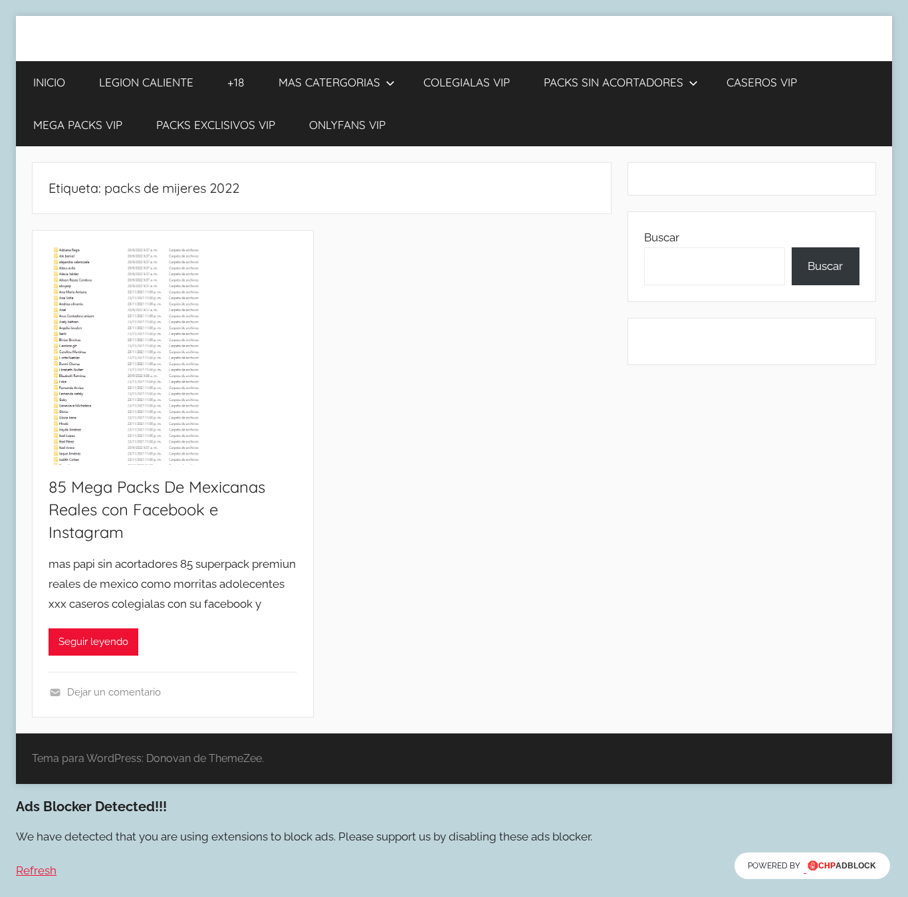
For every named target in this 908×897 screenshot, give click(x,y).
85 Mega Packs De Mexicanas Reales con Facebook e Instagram (157, 509)
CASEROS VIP (762, 82)
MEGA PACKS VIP (77, 125)
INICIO (49, 82)
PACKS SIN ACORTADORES (613, 82)
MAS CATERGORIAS (329, 82)
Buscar (661, 237)
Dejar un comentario (114, 692)
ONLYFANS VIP (347, 125)
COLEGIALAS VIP (466, 82)
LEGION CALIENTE (146, 82)
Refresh (36, 870)
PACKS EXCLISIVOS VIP (215, 125)
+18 (236, 82)
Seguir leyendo (93, 642)
